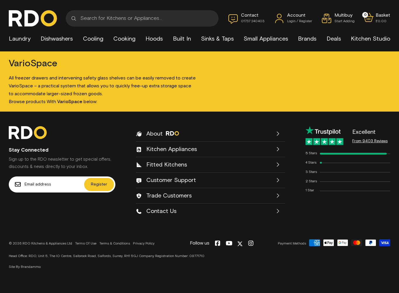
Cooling (93, 39)
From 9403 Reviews (370, 141)
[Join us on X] (240, 244)
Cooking (124, 39)
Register (99, 184)
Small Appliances (266, 39)
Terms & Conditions (114, 243)
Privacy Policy (144, 243)
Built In (182, 39)
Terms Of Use (85, 243)
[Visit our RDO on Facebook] (217, 244)
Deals (334, 39)
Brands (307, 39)
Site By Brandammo (25, 267)
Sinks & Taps (217, 39)
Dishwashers (57, 39)
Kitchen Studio (370, 39)
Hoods (154, 39)
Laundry (20, 39)
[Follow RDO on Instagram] (250, 244)
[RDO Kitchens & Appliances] (33, 18)
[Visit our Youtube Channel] (229, 244)
